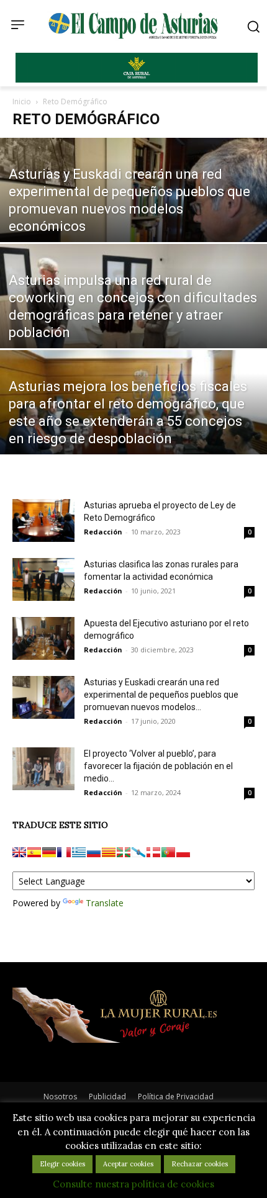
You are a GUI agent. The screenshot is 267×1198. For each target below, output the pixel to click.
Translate (105, 903)
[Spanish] (34, 852)
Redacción (103, 531)
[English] (19, 852)
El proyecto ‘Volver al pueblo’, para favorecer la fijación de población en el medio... (158, 766)
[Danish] (153, 852)
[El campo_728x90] (137, 79)
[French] (64, 852)
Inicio (21, 101)
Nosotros (60, 1096)
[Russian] (94, 852)
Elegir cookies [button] (62, 1164)
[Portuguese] (168, 852)
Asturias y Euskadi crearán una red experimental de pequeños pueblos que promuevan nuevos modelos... (161, 694)
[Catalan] (108, 852)
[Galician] (138, 852)
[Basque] (123, 852)
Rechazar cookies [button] (199, 1164)
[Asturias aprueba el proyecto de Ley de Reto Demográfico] (43, 520)
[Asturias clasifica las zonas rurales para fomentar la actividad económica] (43, 579)
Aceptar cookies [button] (128, 1164)
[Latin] (79, 852)
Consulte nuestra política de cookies (133, 1184)
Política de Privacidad (176, 1096)
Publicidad (107, 1096)
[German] (49, 852)
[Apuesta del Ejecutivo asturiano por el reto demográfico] (43, 638)
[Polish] (183, 852)
